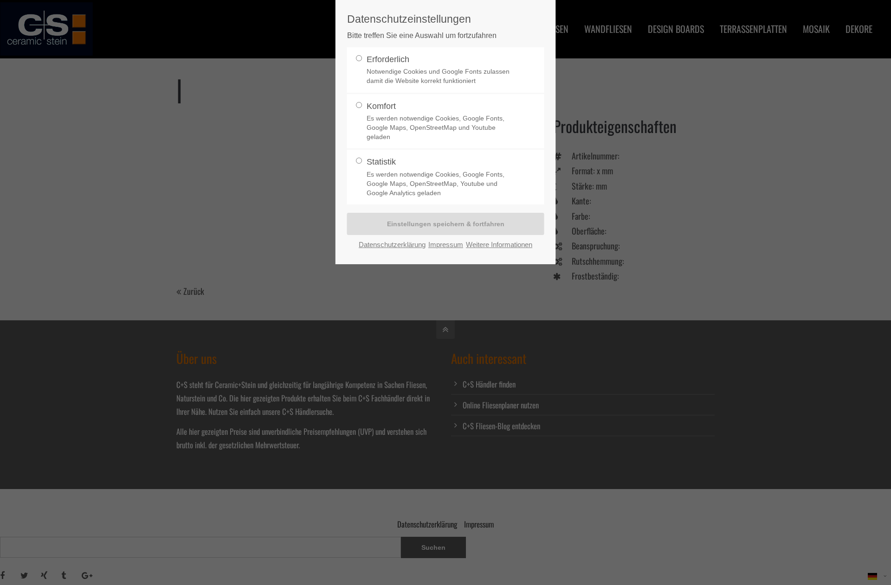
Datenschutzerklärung (392, 244)
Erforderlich (438, 70)
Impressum (445, 244)
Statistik (435, 177)
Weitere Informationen (499, 244)
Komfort (435, 121)
